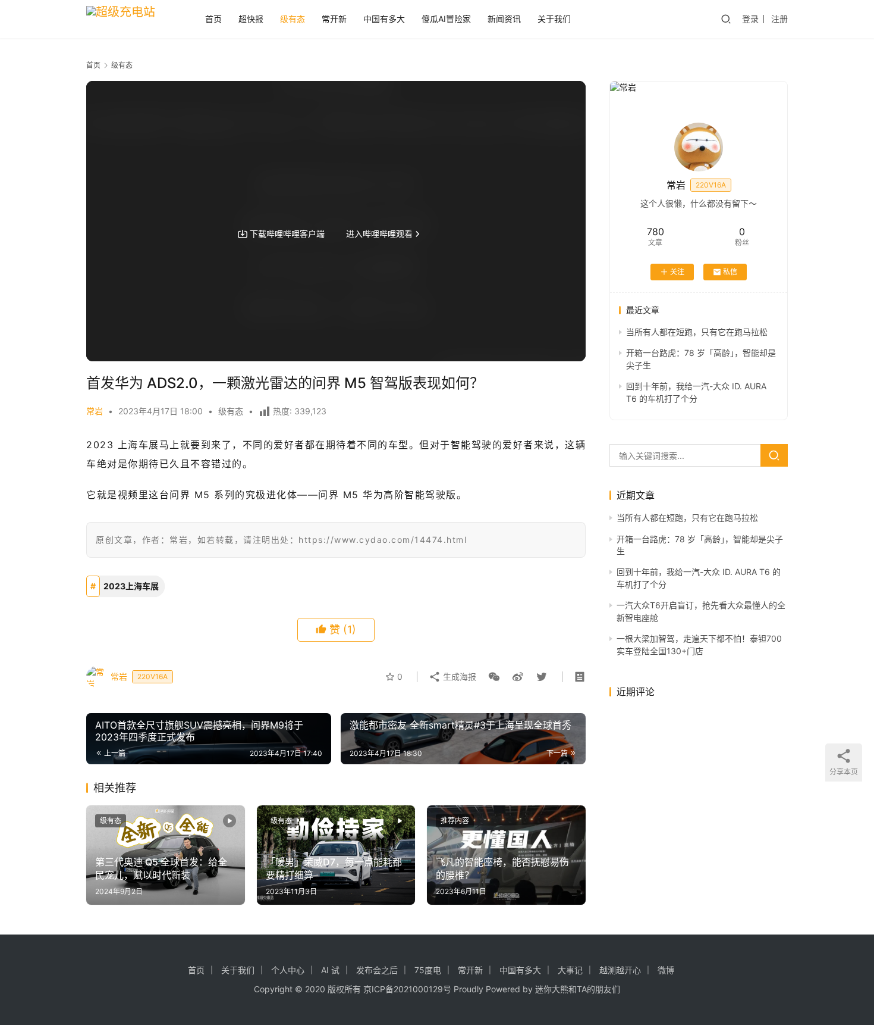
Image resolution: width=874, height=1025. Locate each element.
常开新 (334, 19)
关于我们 (554, 19)
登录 (750, 19)
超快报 (250, 19)
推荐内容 (455, 820)
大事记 (570, 970)
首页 (213, 19)
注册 (779, 19)
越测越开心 (620, 970)
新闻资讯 (504, 19)
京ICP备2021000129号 (407, 989)
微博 (666, 970)
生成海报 (458, 676)
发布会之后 (377, 970)
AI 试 (330, 970)
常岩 (94, 411)
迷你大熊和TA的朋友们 (577, 989)
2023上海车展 (131, 586)
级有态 (292, 19)
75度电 (427, 970)
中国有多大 (384, 19)
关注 (677, 271)
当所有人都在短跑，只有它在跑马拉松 (697, 332)
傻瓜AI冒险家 (446, 19)
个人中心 (287, 970)
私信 (730, 271)
